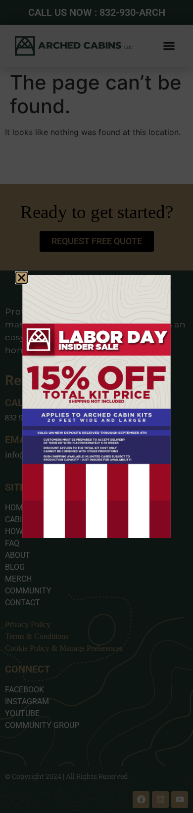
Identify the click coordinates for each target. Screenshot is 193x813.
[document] (96, 406)
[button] (21, 277)
